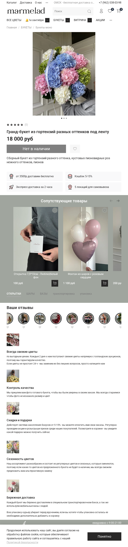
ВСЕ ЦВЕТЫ (14, 20)
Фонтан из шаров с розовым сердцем (86, 276)
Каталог (12, 2)
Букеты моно (44, 27)
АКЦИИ (100, 20)
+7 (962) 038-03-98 (110, 2)
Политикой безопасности (22, 542)
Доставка (26, 2)
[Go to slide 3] (66, 118)
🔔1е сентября (34, 20)
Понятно (104, 536)
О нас (38, 2)
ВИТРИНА (80, 20)
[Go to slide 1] (61, 118)
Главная (12, 27)
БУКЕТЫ (59, 20)
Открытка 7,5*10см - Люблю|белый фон (36, 276)
